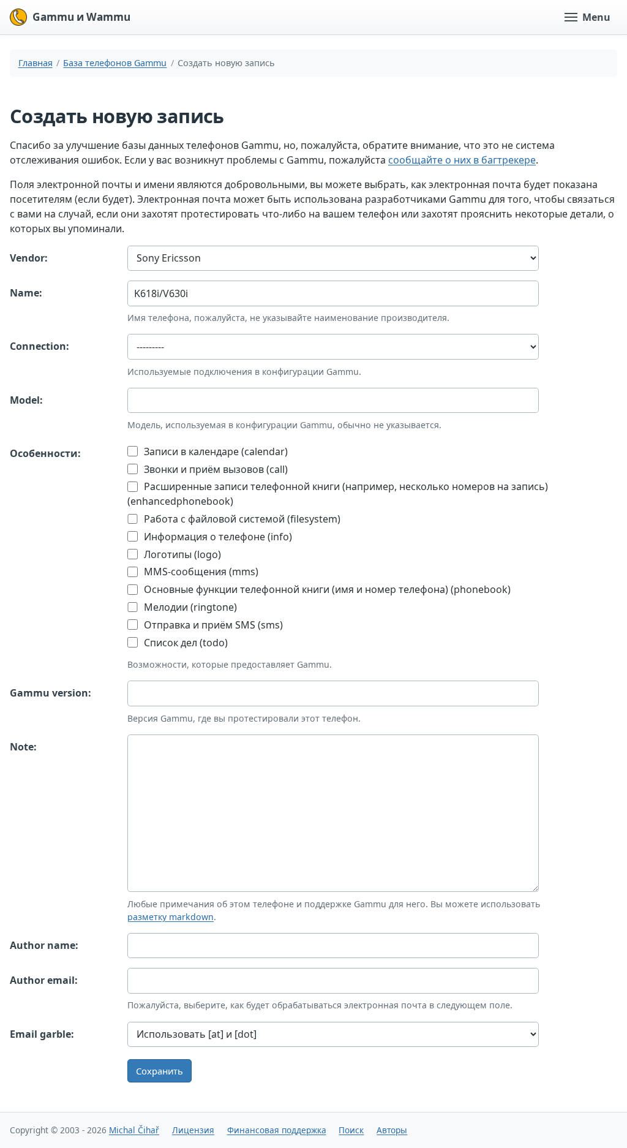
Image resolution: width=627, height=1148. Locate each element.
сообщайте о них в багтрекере (462, 160)
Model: (26, 400)
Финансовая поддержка (276, 1130)
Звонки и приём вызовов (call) (214, 469)
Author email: (44, 980)
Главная (35, 63)
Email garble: (42, 1034)
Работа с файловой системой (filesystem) (240, 519)
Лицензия (193, 1130)
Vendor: (29, 258)
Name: (26, 293)
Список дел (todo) (184, 642)
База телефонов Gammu (115, 63)
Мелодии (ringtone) (189, 607)
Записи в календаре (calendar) (214, 451)
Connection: (39, 346)
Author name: (44, 945)
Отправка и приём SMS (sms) (212, 625)
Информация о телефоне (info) (216, 536)
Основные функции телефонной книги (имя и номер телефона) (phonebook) (326, 589)
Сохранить (159, 1071)
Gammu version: (50, 693)
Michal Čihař (134, 1130)
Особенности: (45, 453)
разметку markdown (170, 917)
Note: (23, 746)
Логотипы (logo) (181, 554)
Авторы (392, 1130)
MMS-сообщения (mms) (199, 571)
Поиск (351, 1130)
